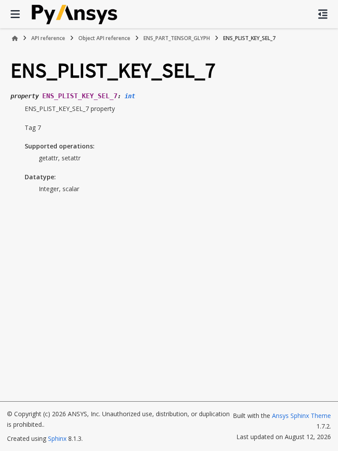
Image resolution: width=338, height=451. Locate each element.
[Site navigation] (15, 14)
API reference (48, 38)
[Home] (15, 38)
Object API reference (104, 38)
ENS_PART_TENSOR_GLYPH (176, 38)
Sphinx (57, 438)
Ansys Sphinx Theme (301, 415)
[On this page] (323, 14)
